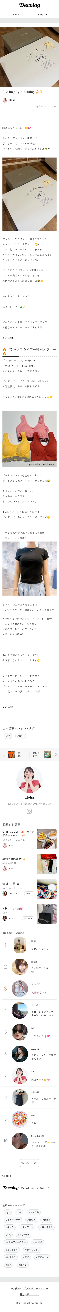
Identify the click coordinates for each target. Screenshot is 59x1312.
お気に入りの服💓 (12, 908)
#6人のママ (14, 888)
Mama (29, 893)
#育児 (26, 1257)
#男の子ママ (27, 1227)
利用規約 (16, 1288)
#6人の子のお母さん (16, 1242)
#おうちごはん (32, 1250)
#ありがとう (12, 1250)
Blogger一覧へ (29, 1162)
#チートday (14, 840)
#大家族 (46, 1220)
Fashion (28, 918)
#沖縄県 (23, 1264)
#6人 (5, 888)
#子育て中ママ (13, 1220)
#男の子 (10, 1227)
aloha (29, 797)
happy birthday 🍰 (14, 858)
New (16, 14)
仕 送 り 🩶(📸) (11, 883)
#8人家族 (37, 1242)
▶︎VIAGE (7, 337)
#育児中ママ (42, 1257)
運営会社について (29, 1294)
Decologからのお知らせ (35, 1188)
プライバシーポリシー (35, 1288)
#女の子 (31, 1220)
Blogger (43, 14)
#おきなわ (34, 1212)
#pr (8, 1212)
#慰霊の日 (11, 1257)
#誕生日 (21, 736)
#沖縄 (9, 1264)
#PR (8, 736)
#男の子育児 (46, 1227)
